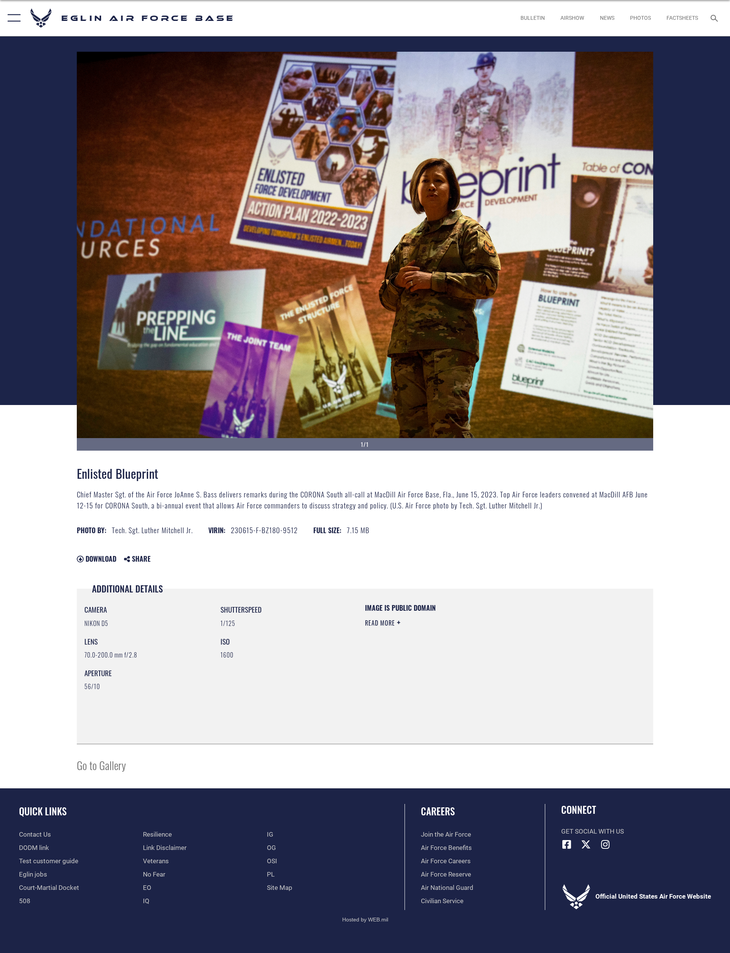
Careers (438, 811)
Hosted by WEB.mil (365, 919)
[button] (12, 18)
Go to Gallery (101, 765)
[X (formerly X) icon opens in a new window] (586, 844)
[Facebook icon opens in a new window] (567, 844)
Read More (381, 622)
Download (100, 559)
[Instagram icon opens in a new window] (605, 844)
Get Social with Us (592, 831)
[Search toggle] (715, 18)
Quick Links (43, 811)
